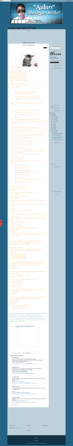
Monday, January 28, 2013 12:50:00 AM (19, 383)
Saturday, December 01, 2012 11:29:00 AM (20, 363)
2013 (52, 112)
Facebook (16, 28)
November (54, 118)
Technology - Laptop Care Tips (57, 139)
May (53, 125)
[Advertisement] (28, 416)
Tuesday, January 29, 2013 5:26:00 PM (19, 402)
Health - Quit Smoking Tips (57, 135)
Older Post (45, 425)
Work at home (21, 362)
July (53, 122)
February (54, 130)
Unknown (15, 353)
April (53, 127)
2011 (52, 115)
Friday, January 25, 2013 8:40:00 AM (19, 373)
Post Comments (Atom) (18, 427)
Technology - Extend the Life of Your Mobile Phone (57, 138)
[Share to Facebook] (28, 353)
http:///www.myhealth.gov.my (25, 326)
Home (11, 28)
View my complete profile (54, 108)
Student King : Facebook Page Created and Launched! (57, 134)
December (54, 116)
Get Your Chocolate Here (29, 28)
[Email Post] (23, 353)
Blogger (44, 443)
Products (21, 28)
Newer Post (12, 425)
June (53, 124)
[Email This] (25, 353)
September (54, 121)
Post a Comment (14, 404)
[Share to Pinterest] (29, 353)
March (53, 128)
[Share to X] (27, 353)
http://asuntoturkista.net (20, 381)
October (53, 119)
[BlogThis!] (26, 353)
